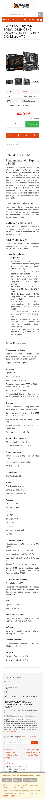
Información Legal (31, 749)
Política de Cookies (9, 796)
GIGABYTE (26, 91)
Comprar (32, 124)
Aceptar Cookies (30, 780)
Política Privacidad (11, 752)
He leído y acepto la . (22, 737)
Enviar (34, 742)
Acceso (18, 19)
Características (12, 144)
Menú (8, 19)
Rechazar (17, 780)
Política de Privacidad (10, 731)
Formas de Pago (31, 755)
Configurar (7, 780)
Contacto (30, 19)
